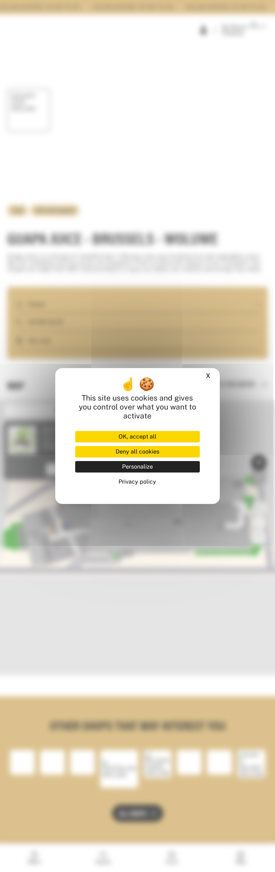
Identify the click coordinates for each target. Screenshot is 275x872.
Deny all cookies (137, 451)
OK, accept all (137, 436)
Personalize (137, 466)
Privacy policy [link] (137, 481)
